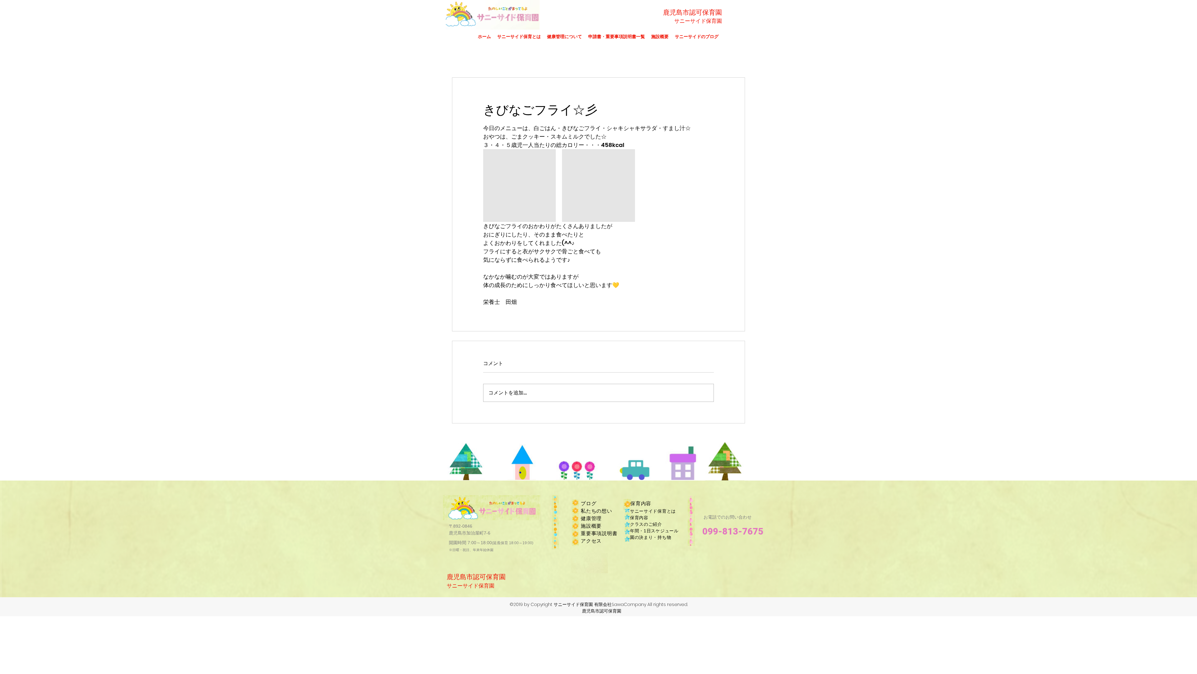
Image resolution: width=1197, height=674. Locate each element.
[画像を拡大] (519, 185)
